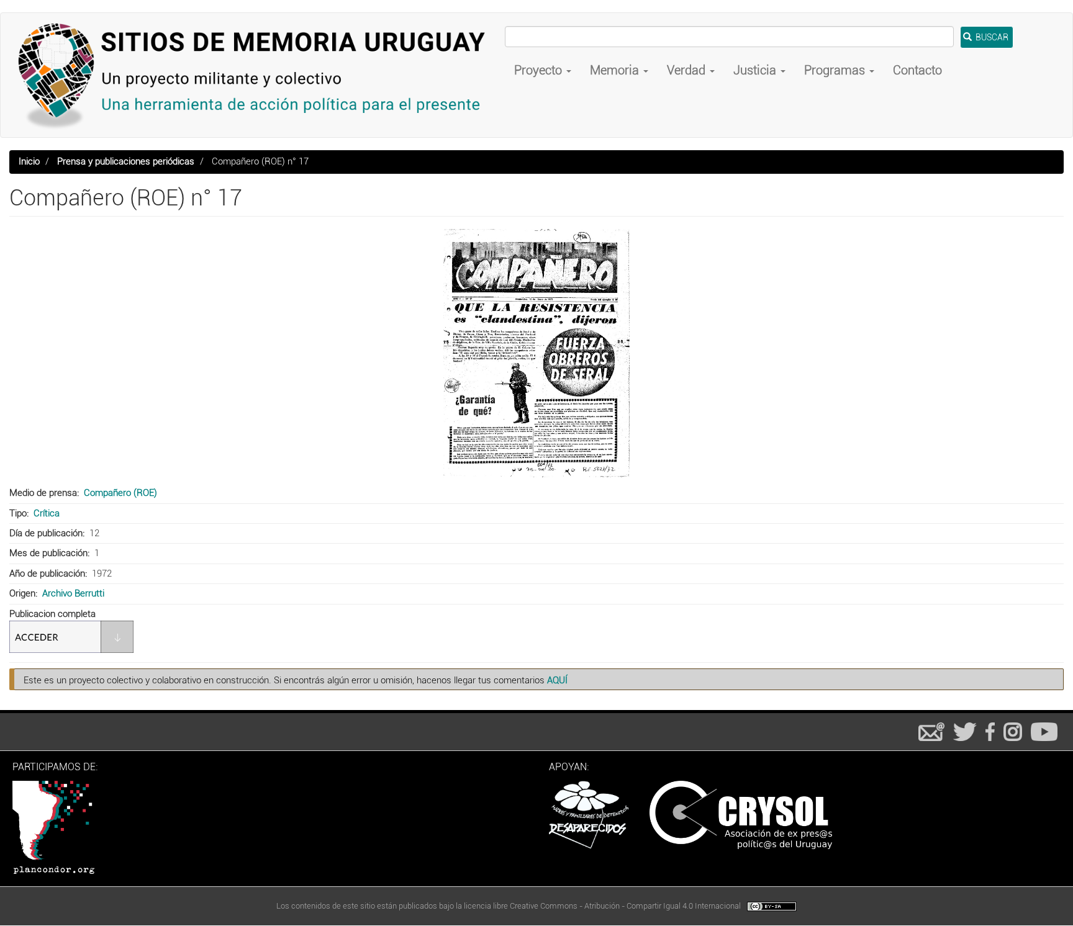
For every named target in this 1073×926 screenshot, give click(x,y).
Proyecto (539, 70)
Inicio (29, 161)
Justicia (756, 70)
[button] (536, 353)
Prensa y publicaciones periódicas (125, 161)
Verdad (688, 70)
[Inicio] (257, 75)
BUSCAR (991, 37)
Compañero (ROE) (120, 492)
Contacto (917, 70)
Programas (836, 70)
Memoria (616, 70)
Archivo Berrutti (73, 593)
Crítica (47, 513)
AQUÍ (557, 680)
